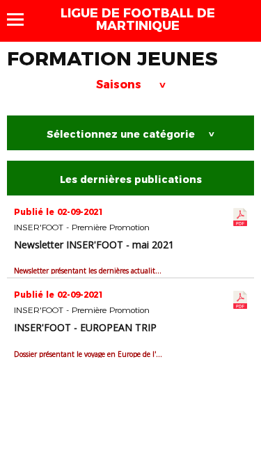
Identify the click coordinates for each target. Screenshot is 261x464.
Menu (22, 19)
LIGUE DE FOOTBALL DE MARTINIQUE (138, 19)
